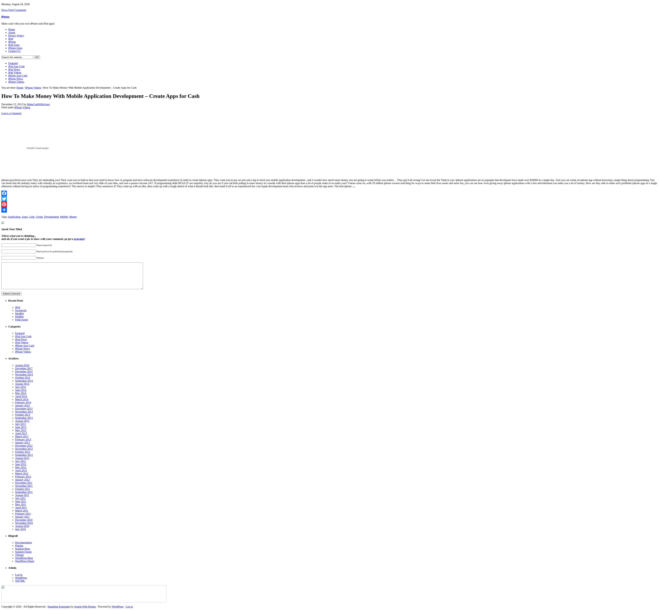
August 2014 (22, 383)
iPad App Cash (16, 66)
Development (51, 216)
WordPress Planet (24, 561)
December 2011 (23, 482)
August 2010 (22, 526)
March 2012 (21, 473)
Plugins (19, 545)
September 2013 (24, 417)
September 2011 (24, 492)
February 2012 (23, 476)
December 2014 (23, 371)
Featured (13, 63)
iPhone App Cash (17, 75)
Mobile (64, 216)
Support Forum (23, 551)
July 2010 (20, 529)
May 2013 (20, 430)
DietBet (19, 316)
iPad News (14, 69)
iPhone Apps (15, 48)
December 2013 (23, 408)
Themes (19, 554)
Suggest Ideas (22, 548)
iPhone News (15, 78)
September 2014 (24, 380)
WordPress (21, 577)
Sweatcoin (20, 310)
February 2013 (23, 439)
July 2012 (20, 461)
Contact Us (14, 51)
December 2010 (23, 519)
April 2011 (21, 507)
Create (39, 216)
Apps (25, 216)
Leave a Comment (11, 113)
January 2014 (22, 405)
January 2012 (22, 479)
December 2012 (23, 445)
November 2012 (24, 448)
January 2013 (22, 442)
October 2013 (22, 414)
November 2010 (24, 523)
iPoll (17, 307)
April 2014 (21, 396)
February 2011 (23, 513)
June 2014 (20, 390)
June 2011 (20, 501)
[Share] (330, 210)
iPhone (5, 16)
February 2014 (23, 402)
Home (11, 29)
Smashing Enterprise (59, 606)
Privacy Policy (16, 35)
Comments (20, 10)
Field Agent (21, 319)
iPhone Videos (16, 81)
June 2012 (20, 464)
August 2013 (22, 421)
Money (73, 216)
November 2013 (24, 411)
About (11, 32)
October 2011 (22, 489)
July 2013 (20, 424)
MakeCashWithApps (38, 104)
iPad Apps (13, 44)
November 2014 (24, 374)
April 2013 (21, 433)
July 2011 (20, 498)
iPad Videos (14, 72)
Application (14, 216)
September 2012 (24, 455)
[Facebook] (330, 193)
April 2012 (21, 470)
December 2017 (23, 368)
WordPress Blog (24, 558)
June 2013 (20, 427)
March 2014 (21, 399)
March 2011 (21, 510)
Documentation (23, 542)
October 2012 (22, 451)
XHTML (20, 580)
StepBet (19, 313)
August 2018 (22, 365)
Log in (18, 574)
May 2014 (20, 393)
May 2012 (20, 467)
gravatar (79, 238)
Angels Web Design (85, 606)
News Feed (7, 10)
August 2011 (22, 495)
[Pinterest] (330, 204)
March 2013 (21, 436)
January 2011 (22, 516)
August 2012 (22, 458)
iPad (10, 38)
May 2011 (20, 504)
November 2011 (24, 485)
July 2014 (20, 387)
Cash (31, 216)
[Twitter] (330, 199)
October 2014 (22, 377)
